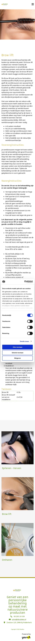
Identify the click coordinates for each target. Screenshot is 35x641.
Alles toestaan (17, 347)
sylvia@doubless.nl (19, 619)
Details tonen (24, 341)
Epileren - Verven (11, 468)
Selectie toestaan (17, 352)
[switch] (30, 321)
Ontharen (7, 560)
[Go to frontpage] (14, 4)
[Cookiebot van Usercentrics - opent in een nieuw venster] (25, 281)
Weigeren (17, 358)
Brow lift (6, 514)
